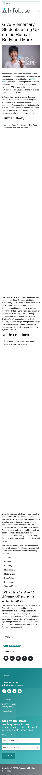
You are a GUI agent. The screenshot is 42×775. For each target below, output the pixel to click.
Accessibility (7, 711)
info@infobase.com (12, 685)
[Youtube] (20, 691)
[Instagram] (9, 691)
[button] (6, 658)
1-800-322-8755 (10, 682)
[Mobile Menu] (38, 10)
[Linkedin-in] (14, 691)
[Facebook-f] (4, 691)
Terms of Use (7, 699)
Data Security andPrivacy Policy (9, 705)
